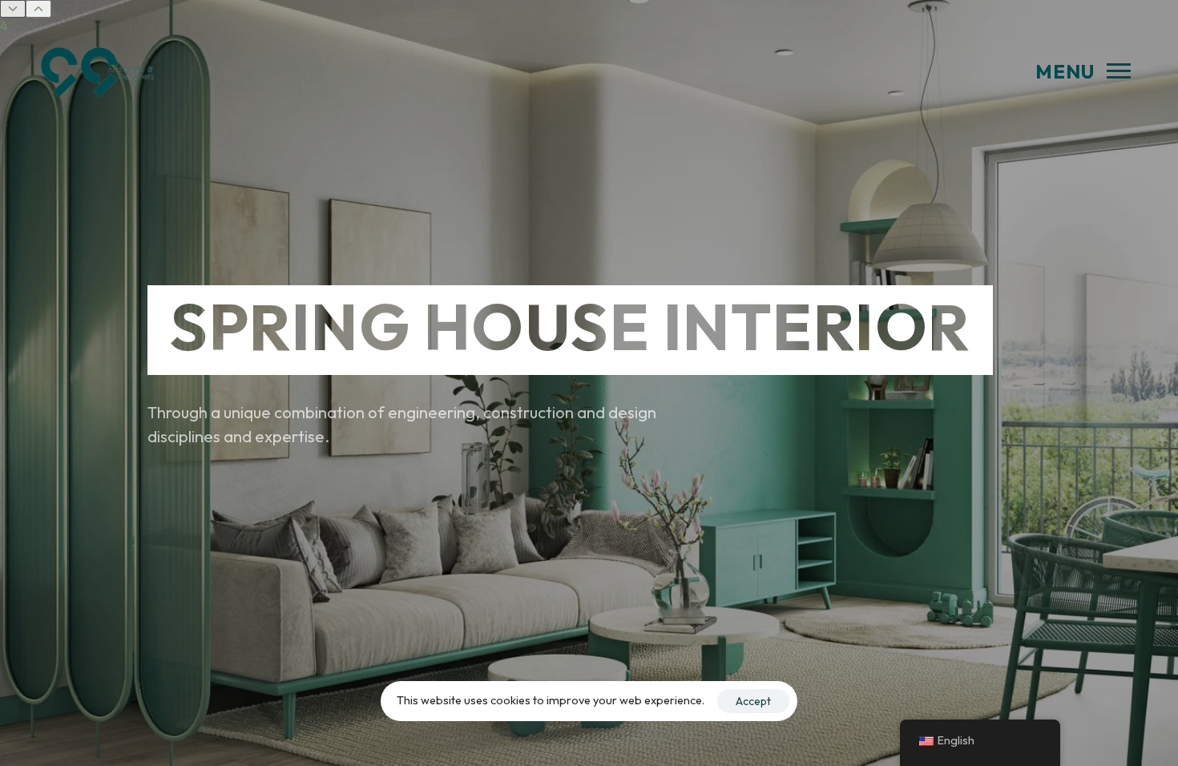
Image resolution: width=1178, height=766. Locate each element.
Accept (753, 701)
